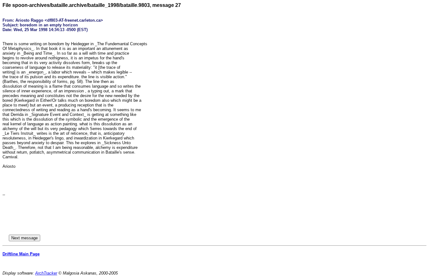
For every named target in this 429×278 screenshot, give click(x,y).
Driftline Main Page (21, 254)
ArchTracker (46, 273)
